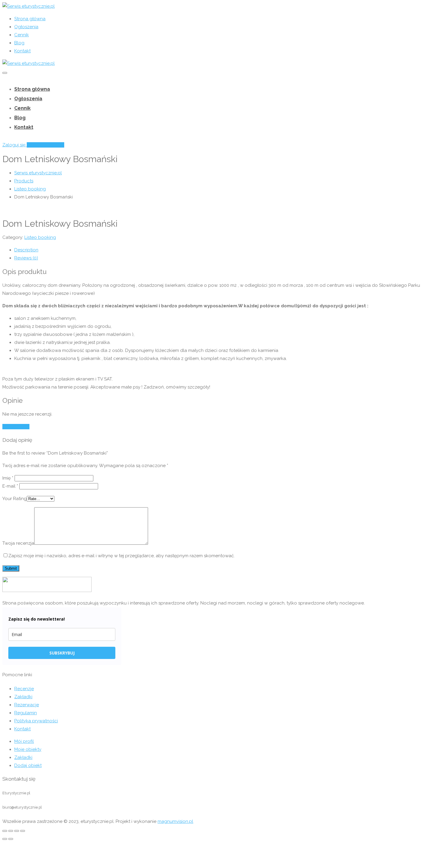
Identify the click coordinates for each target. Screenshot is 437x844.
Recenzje (24, 688)
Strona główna (29, 18)
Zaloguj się (14, 145)
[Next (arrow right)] (10, 839)
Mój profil (24, 741)
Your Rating (14, 498)
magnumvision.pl (175, 821)
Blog (19, 43)
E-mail (10, 486)
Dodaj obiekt (28, 765)
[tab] (224, 250)
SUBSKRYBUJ (62, 653)
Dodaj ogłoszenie (45, 145)
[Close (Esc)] (4, 831)
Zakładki (23, 696)
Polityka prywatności (36, 721)
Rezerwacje (26, 704)
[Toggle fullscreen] (16, 831)
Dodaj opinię (15, 426)
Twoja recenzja (18, 543)
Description (26, 250)
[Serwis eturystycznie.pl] (28, 6)
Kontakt (22, 51)
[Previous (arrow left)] (4, 839)
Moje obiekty (27, 749)
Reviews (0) (26, 258)
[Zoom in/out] (22, 831)
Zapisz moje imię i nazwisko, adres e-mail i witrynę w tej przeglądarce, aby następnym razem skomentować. (121, 555)
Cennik (21, 34)
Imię (7, 478)
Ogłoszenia (26, 26)
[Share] (10, 831)
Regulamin (25, 712)
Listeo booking (40, 237)
